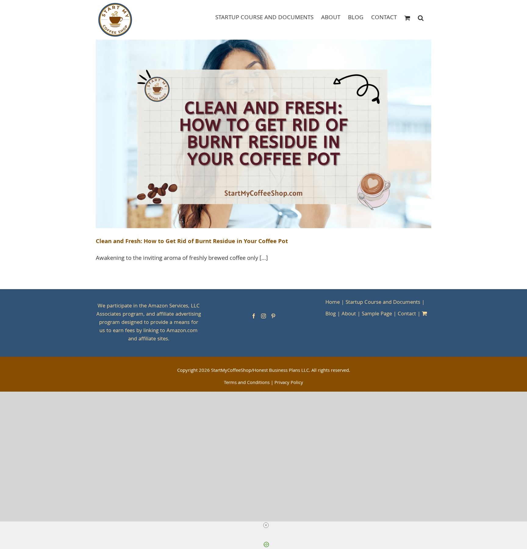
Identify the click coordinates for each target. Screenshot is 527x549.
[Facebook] (253, 316)
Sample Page (377, 314)
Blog (330, 314)
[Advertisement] (263, 430)
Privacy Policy (288, 383)
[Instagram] (263, 316)
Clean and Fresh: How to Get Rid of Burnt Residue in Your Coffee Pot (192, 242)
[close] (266, 525)
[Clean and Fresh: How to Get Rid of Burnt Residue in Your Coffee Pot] (263, 134)
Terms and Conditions (247, 383)
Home (332, 303)
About (349, 314)
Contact (407, 314)
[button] (421, 17)
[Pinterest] (273, 316)
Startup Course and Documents (383, 303)
